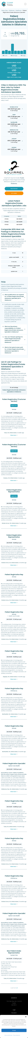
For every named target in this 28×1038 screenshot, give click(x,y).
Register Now (14, 188)
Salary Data (4, 10)
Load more (13, 988)
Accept (14, 1030)
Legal (14, 1010)
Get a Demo (14, 193)
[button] (26, 1016)
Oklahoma (11, 10)
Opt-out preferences (8, 1035)
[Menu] (25, 4)
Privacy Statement (16, 1035)
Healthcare (18, 10)
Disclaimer (14, 1013)
